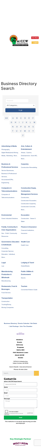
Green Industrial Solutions (9, 218)
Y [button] (33, 131)
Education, (4, 254)
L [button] (30, 122)
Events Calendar (23, 323)
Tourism (24, 286)
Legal (3, 262)
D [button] (25, 118)
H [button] (15, 122)
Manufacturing (6, 281)
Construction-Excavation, (29, 200)
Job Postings (14, 326)
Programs (20, 347)
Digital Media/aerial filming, (9, 152)
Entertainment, (25, 155)
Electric (23, 278)
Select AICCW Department (13, 381)
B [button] (17, 118)
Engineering (5, 182)
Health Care (25, 242)
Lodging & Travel (27, 262)
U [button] (16, 131)
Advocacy (19, 345)
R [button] (29, 127)
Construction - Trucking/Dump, (6, 303)
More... (16, 155)
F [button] (33, 118)
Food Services (6, 292)
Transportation (7, 298)
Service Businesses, (7, 170)
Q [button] (25, 127)
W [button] (25, 131)
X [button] (29, 131)
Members (19, 339)
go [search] (21, 110)
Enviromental (6, 215)
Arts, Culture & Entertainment (26, 147)
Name (6, 387)
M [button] (34, 122)
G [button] (11, 122)
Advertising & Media (9, 146)
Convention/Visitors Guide (29, 289)
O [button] (17, 127)
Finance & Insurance (29, 227)
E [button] (29, 118)
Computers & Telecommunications (9, 189)
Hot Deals (33, 323)
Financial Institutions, (27, 230)
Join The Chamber (26, 326)
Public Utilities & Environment (27, 273)
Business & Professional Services (9, 165)
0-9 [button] (6, 118)
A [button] (13, 118)
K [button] (26, 122)
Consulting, (5, 248)
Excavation (25, 215)
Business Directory (10, 323)
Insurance (24, 233)
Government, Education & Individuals (10, 243)
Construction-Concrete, (28, 206)
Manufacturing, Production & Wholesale (7, 274)
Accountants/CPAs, (7, 179)
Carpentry (25, 164)
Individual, (12, 254)
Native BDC (20, 350)
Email (5, 393)
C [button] (21, 118)
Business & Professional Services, (9, 175)
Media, (3, 155)
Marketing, (9, 155)
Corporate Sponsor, (7, 251)
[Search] (36, 373)
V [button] (20, 131)
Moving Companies (7, 307)
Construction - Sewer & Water (28, 220)
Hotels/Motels (25, 266)
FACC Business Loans (20, 352)
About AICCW (19, 355)
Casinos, (29, 152)
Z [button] (22, 135)
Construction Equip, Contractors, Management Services (29, 191)
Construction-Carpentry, (28, 203)
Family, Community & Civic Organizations (9, 228)
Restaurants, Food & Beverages (9, 287)
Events (19, 342)
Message (7, 398)
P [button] (20, 127)
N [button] (12, 127)
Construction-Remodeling (29, 167)
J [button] (22, 122)
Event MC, (34, 155)
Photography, (5, 149)
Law (2, 266)
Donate (20, 357)
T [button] (12, 131)
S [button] (33, 127)
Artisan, (23, 152)
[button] (3, 40)
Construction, (25, 197)
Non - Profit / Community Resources (9, 235)
